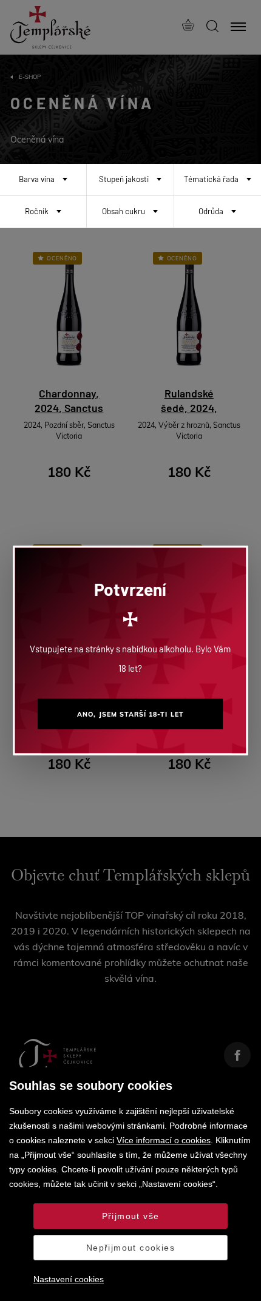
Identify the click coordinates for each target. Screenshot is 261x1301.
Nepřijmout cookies (130, 1247)
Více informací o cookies (164, 1140)
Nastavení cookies (68, 1279)
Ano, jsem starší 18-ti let (130, 714)
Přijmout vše (131, 1216)
